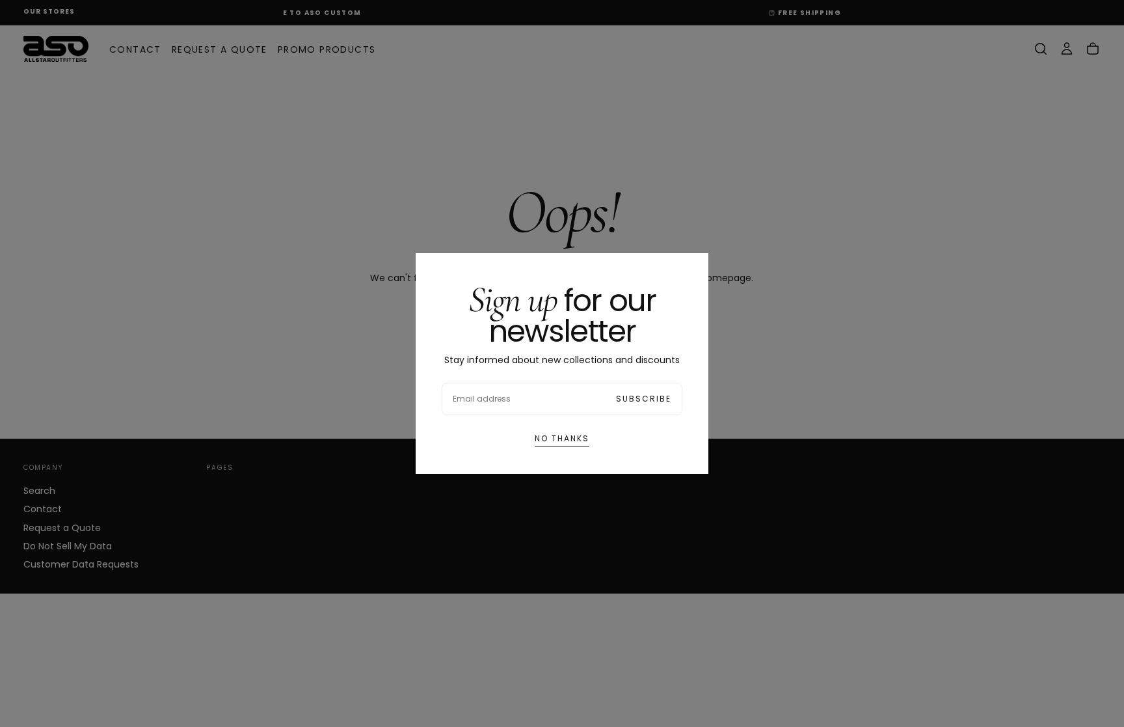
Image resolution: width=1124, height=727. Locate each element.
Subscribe (643, 398)
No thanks (562, 438)
